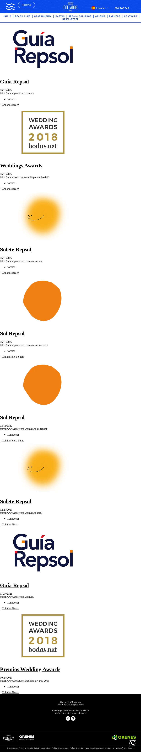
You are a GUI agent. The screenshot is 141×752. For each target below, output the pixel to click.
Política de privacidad (60, 748)
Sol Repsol (12, 333)
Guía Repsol (14, 81)
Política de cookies (77, 748)
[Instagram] (73, 718)
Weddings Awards (21, 165)
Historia (29, 748)
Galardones (13, 434)
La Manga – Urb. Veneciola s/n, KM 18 (70, 711)
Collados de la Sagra (13, 356)
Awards (11, 99)
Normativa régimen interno (123, 748)
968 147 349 (122, 7)
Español (100, 8)
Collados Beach (10, 104)
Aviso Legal (90, 748)
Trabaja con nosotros (42, 748)
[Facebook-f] (68, 718)
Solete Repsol (15, 249)
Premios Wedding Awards (30, 669)
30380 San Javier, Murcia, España (70, 713)
